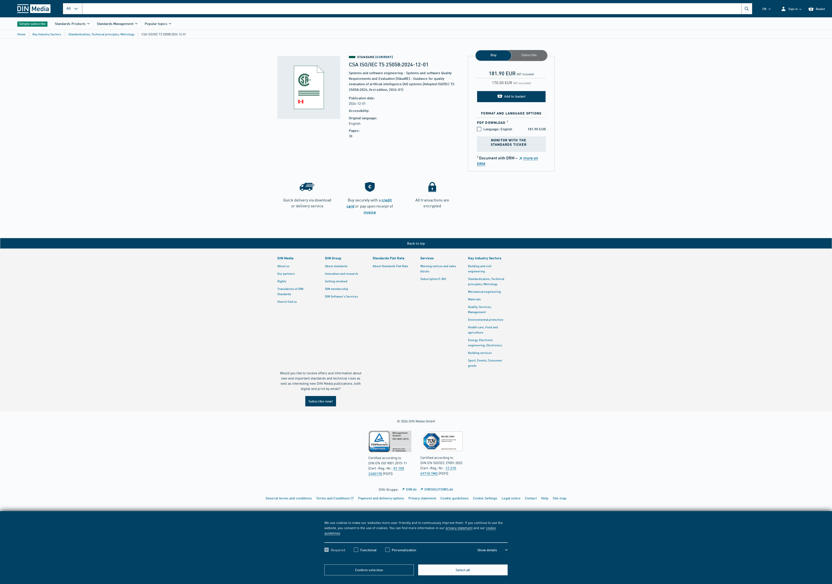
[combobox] (417, 8)
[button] (791, 8)
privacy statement (459, 527)
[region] (416, 540)
